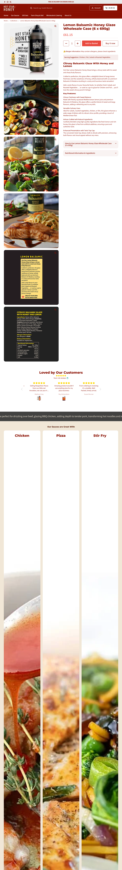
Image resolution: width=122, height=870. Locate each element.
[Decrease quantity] (66, 43)
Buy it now (110, 43)
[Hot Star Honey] (10, 8)
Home (6, 21)
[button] (110, 8)
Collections (13, 21)
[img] (61, 375)
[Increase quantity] (78, 43)
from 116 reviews (60, 378)
